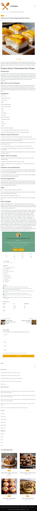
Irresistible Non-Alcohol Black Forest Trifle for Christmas (10, 375)
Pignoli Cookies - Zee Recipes (6, 407)
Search (2, 363)
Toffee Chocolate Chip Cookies (28, 498)
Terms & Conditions (16, 509)
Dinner (2, 439)
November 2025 (3, 419)
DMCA (27, 509)
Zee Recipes (14, 6)
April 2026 (2, 413)
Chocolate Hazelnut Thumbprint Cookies (28, 472)
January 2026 (3, 416)
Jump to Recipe (18, 59)
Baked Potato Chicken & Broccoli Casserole (19, 407)
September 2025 (3, 425)
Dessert (2, 15)
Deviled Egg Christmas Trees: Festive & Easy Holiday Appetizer (11, 378)
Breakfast (2, 434)
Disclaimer (10, 509)
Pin (15, 249)
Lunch (2, 445)
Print (22, 249)
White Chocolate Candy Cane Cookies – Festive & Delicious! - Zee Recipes (13, 399)
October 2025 (3, 422)
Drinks (2, 442)
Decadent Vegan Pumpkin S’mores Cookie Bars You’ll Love (11, 372)
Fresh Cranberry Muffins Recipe (9, 498)
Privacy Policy (22, 509)
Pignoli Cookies (3, 384)
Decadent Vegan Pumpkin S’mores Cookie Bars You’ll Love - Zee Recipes (13, 391)
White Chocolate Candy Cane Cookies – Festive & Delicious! (11, 381)
